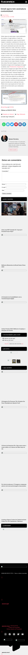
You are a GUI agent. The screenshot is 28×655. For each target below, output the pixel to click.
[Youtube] (22, 634)
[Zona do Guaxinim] (18, 361)
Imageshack (20, 66)
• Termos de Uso (14, 625)
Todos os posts (13, 149)
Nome (4, 184)
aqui (22, 343)
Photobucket (13, 66)
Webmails (22, 114)
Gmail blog (4, 107)
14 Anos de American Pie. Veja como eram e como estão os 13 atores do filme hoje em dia (13, 447)
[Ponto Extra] (14, 361)
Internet (12, 114)
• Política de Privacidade (14, 627)
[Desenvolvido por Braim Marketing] (20, 640)
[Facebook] (9, 634)
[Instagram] (5, 634)
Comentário (5, 171)
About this (7, 343)
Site (3, 190)
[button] (4, 124)
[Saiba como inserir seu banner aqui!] (9, 361)
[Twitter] (18, 634)
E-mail (4, 187)
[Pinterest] (14, 634)
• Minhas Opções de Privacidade (14, 629)
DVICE (11, 107)
